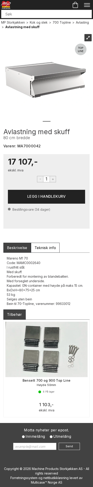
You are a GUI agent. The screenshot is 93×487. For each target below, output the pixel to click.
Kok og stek (39, 22)
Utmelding (62, 436)
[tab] (17, 248)
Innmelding (35, 436)
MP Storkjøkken (13, 22)
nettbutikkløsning (56, 478)
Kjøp (46, 197)
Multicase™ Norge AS (46, 482)
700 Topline (62, 22)
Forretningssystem (23, 478)
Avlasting (82, 22)
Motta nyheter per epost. (46, 430)
